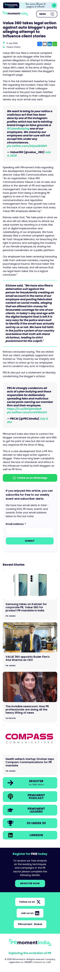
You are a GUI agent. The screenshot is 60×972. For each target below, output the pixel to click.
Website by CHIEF (42, 962)
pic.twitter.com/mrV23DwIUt (27, 412)
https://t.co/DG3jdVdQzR (24, 409)
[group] (30, 5)
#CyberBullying (18, 128)
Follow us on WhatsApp (32, 478)
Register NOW (30, 883)
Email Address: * (16, 524)
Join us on (27, 913)
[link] (30, 5)
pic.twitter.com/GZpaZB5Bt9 (27, 146)
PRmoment (30, 924)
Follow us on (27, 902)
